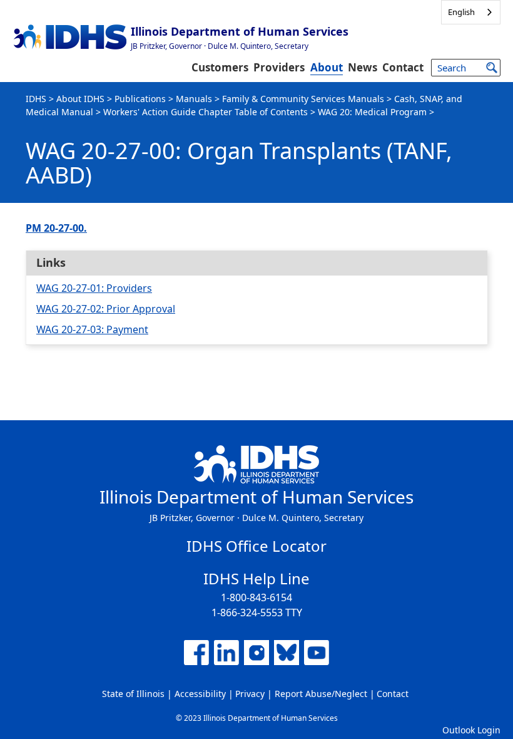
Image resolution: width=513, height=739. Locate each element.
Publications (140, 99)
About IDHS (80, 99)
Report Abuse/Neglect (321, 694)
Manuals (194, 99)
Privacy (250, 694)
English (461, 12)
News (362, 67)
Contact (403, 67)
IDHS (36, 99)
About (326, 67)
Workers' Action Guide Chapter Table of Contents (205, 112)
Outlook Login (471, 730)
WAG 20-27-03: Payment (92, 329)
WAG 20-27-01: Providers (94, 288)
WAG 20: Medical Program (372, 112)
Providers (279, 67)
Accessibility (200, 694)
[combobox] (470, 12)
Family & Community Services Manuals (303, 99)
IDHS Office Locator (256, 545)
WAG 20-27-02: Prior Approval (105, 309)
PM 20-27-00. (56, 228)
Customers (219, 67)
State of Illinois (133, 694)
